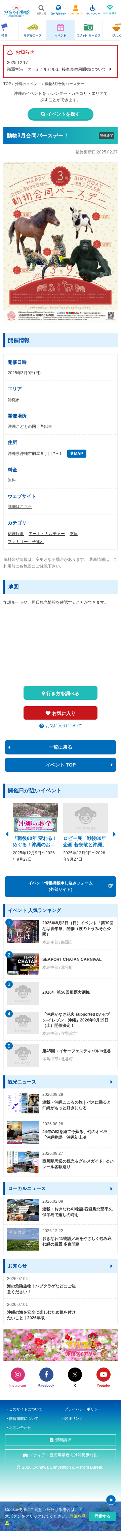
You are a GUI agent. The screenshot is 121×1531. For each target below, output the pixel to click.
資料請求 (63, 1440)
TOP (7, 84)
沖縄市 (14, 400)
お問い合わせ (20, 1427)
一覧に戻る (60, 747)
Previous (6, 833)
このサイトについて (25, 1409)
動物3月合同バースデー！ (66, 84)
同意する (102, 1516)
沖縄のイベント (28, 84)
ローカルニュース (27, 1188)
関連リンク (74, 1418)
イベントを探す (63, 114)
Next (114, 833)
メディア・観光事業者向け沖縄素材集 (63, 1455)
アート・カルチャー (47, 533)
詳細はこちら (20, 506)
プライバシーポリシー (83, 1409)
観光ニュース (22, 1081)
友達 (74, 533)
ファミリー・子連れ (26, 541)
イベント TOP (61, 765)
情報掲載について (24, 1418)
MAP (78, 453)
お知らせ (17, 1265)
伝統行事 (16, 533)
